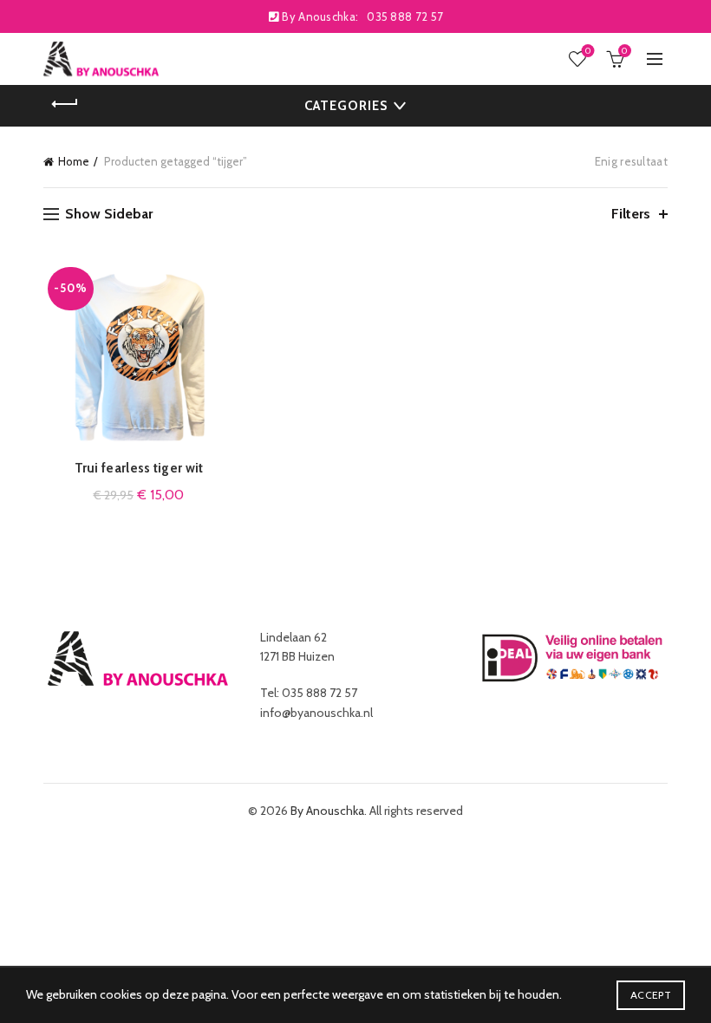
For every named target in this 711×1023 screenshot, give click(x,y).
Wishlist (587, 51)
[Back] (65, 104)
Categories (346, 106)
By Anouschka (327, 810)
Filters (630, 213)
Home (73, 161)
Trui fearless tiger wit (139, 468)
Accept (650, 994)
